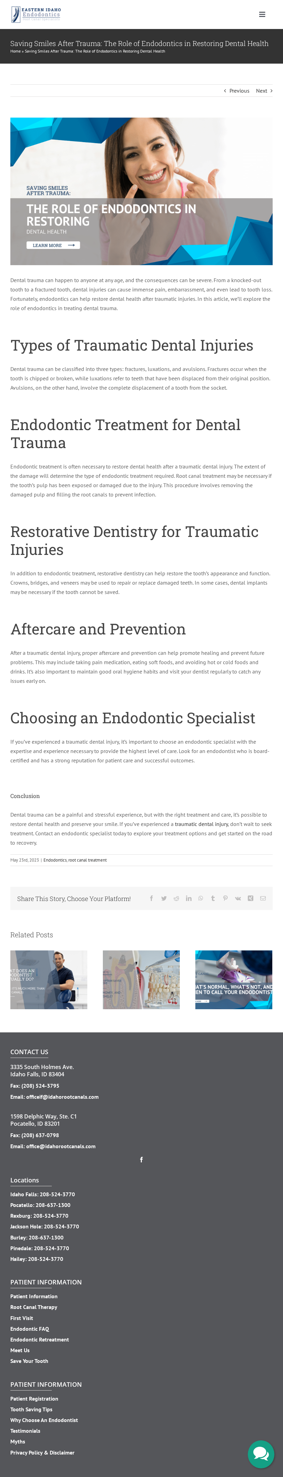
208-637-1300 (53, 1204)
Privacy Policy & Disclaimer (42, 1452)
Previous (240, 90)
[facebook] (141, 1159)
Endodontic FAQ (29, 1328)
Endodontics (55, 860)
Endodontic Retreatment (39, 1339)
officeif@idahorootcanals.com (62, 1096)
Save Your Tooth (29, 1360)
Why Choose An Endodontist (44, 1419)
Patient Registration (34, 1398)
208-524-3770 (57, 1194)
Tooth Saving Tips (31, 1409)
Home (15, 51)
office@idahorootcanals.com (61, 1146)
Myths (17, 1441)
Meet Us (20, 1350)
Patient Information (34, 1296)
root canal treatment (87, 860)
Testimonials (25, 1430)
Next (261, 90)
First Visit (21, 1318)
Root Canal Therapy (33, 1306)
